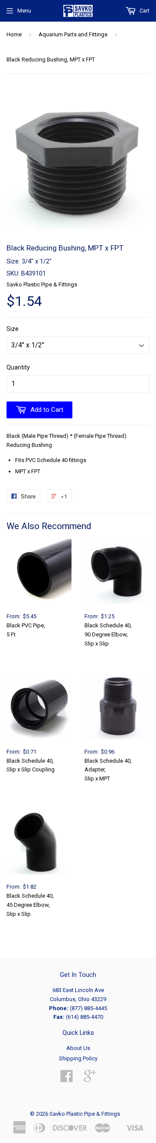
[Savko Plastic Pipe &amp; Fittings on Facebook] (66, 1079)
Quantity (18, 367)
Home (14, 34)
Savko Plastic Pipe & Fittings (84, 1114)
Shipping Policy (78, 1058)
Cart (144, 10)
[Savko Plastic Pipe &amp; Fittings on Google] (89, 1079)
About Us (78, 1048)
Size (12, 328)
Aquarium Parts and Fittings (73, 34)
